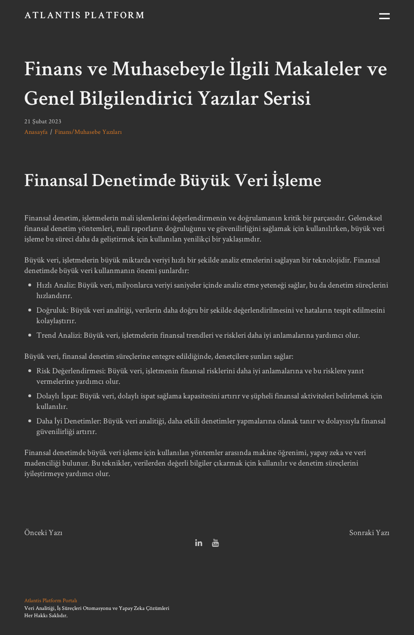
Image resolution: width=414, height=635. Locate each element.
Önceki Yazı (43, 532)
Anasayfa (36, 131)
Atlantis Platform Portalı (50, 600)
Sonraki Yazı (369, 532)
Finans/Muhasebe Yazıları (88, 131)
